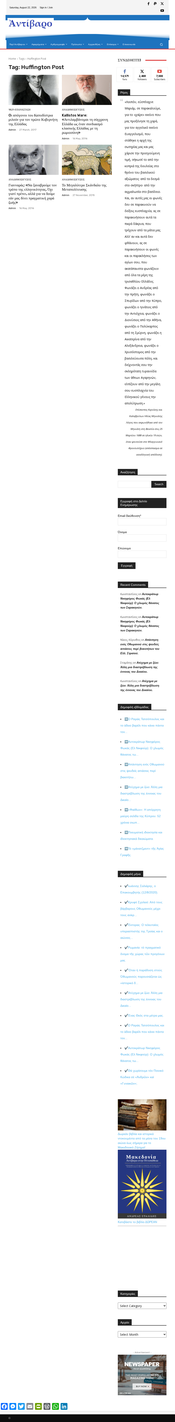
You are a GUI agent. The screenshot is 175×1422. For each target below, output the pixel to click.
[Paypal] (155, 4)
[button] (161, 44)
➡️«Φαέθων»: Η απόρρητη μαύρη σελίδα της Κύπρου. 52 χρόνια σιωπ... (140, 816)
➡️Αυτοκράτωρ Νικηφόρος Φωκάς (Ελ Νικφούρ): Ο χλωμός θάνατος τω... (141, 748)
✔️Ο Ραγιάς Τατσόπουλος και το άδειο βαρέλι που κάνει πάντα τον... (142, 1032)
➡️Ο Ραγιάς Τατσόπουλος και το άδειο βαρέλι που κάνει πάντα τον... (142, 725)
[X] (162, 4)
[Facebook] (148, 4)
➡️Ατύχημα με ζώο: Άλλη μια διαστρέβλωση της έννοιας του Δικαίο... (141, 793)
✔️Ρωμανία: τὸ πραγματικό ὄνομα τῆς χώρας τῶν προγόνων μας (142, 954)
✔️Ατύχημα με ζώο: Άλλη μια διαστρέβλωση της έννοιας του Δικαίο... (141, 999)
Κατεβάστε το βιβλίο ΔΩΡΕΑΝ (137, 1222)
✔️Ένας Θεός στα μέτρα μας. (144, 1015)
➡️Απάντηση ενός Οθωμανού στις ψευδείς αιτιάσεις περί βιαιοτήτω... (142, 771)
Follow (142, 70)
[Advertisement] (108, 27)
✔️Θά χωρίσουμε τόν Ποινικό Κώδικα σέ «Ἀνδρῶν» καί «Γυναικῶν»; (141, 1077)
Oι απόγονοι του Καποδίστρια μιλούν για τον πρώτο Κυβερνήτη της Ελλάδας (33, 119)
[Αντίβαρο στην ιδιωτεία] (30, 23)
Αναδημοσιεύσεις (73, 110)
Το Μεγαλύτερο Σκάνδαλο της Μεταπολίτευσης (84, 187)
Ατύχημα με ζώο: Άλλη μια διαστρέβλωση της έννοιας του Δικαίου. (139, 667)
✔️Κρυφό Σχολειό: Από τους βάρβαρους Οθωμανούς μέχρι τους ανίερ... (141, 908)
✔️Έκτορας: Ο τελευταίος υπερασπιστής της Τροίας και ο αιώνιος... (141, 931)
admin (12, 129)
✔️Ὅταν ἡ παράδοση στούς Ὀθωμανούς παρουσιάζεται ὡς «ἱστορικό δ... (141, 976)
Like (124, 70)
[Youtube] (162, 10)
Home (12, 58)
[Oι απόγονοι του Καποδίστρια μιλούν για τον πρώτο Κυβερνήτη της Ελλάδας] (34, 90)
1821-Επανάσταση (20, 110)
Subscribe (159, 70)
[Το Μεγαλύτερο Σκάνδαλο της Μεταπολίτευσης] (87, 160)
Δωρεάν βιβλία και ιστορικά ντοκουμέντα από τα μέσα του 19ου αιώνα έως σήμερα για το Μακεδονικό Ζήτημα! (142, 1140)
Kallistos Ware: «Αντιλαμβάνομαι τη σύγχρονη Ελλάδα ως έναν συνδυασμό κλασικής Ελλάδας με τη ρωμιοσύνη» (85, 124)
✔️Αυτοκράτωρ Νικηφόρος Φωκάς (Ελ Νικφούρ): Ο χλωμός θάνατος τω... (141, 1054)
